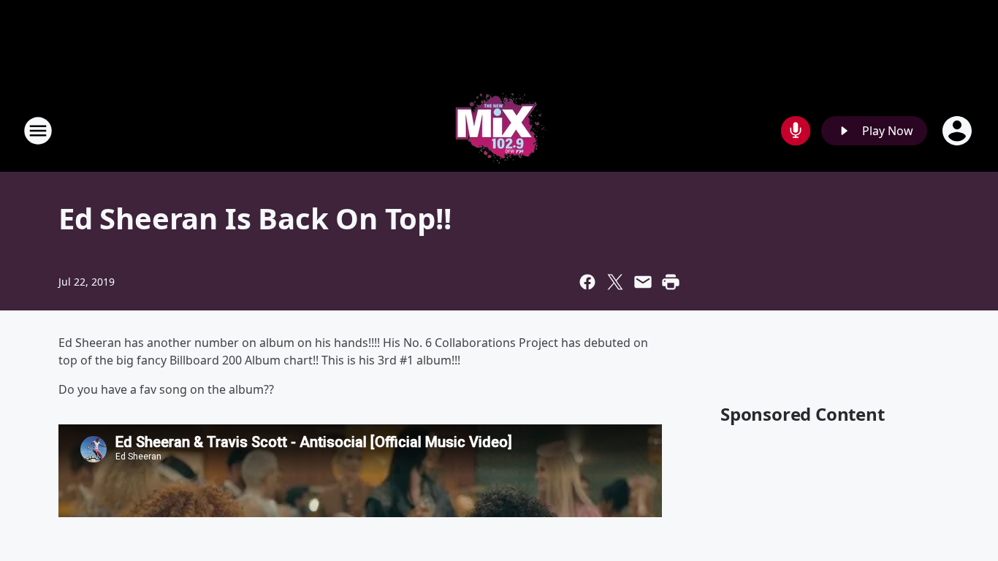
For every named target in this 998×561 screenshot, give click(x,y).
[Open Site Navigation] (38, 130)
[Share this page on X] (615, 282)
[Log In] (958, 130)
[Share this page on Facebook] (587, 282)
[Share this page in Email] (643, 282)
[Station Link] (499, 130)
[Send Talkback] (795, 130)
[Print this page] (670, 282)
